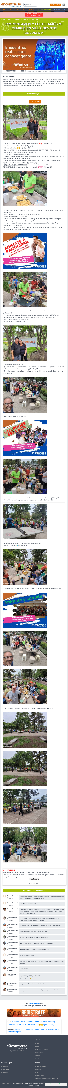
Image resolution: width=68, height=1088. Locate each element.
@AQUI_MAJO (8, 165)
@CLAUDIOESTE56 (20, 165)
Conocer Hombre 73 (12, 918)
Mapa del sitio (38, 1052)
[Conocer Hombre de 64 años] (5, 896)
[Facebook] (17, 1051)
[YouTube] (20, 1051)
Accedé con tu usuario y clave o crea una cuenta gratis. (34, 14)
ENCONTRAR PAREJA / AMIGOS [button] (14, 9)
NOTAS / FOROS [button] (59, 9)
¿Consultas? (35, 883)
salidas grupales (34, 1003)
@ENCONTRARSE (9, 167)
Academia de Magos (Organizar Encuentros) (46, 1078)
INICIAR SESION (55, 5)
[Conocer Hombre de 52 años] (5, 924)
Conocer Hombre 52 (12, 925)
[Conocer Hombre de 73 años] (5, 918)
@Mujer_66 (25, 319)
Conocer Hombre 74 (12, 909)
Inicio (3, 20)
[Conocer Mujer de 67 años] (5, 974)
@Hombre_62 (26, 158)
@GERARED (8, 227)
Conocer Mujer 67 (12, 974)
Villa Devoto (34, 20)
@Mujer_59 (28, 146)
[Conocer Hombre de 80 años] (5, 937)
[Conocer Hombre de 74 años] (5, 909)
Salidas (9, 20)
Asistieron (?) (34, 94)
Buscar (37, 1043)
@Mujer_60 (47, 143)
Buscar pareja (4, 1066)
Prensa (37, 1058)
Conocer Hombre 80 (12, 937)
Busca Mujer (4, 1072)
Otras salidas (28, 1029)
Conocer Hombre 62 (12, 903)
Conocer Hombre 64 (12, 896)
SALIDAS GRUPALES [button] (44, 9)
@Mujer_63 (32, 152)
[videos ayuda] (64, 5)
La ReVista (38, 1069)
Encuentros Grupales (40, 1066)
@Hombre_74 (35, 214)
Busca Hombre (5, 1069)
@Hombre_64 (54, 150)
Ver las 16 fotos (35, 102)
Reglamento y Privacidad (41, 1049)
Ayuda (37, 1046)
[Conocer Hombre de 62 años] (5, 903)
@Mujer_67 (25, 148)
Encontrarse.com (17, 1083)
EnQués (37, 1072)
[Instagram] (23, 1051)
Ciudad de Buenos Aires (20, 20)
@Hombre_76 (23, 154)
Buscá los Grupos (40, 1075)
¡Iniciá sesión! (34, 879)
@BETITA (18, 1029)
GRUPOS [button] (31, 9)
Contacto (37, 1055)
